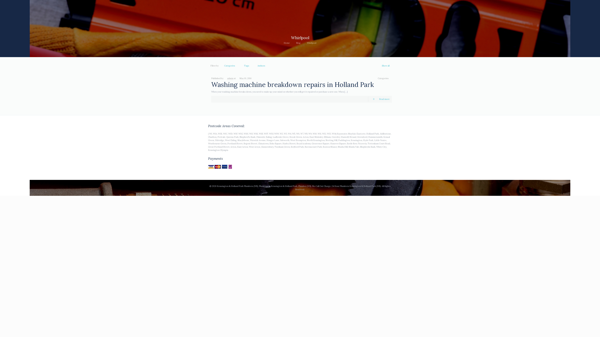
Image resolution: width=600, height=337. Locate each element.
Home (287, 43)
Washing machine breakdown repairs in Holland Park (292, 84)
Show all (386, 65)
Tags (246, 65)
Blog (298, 43)
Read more (384, 99)
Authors (261, 65)
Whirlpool (311, 43)
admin (230, 78)
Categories (229, 65)
